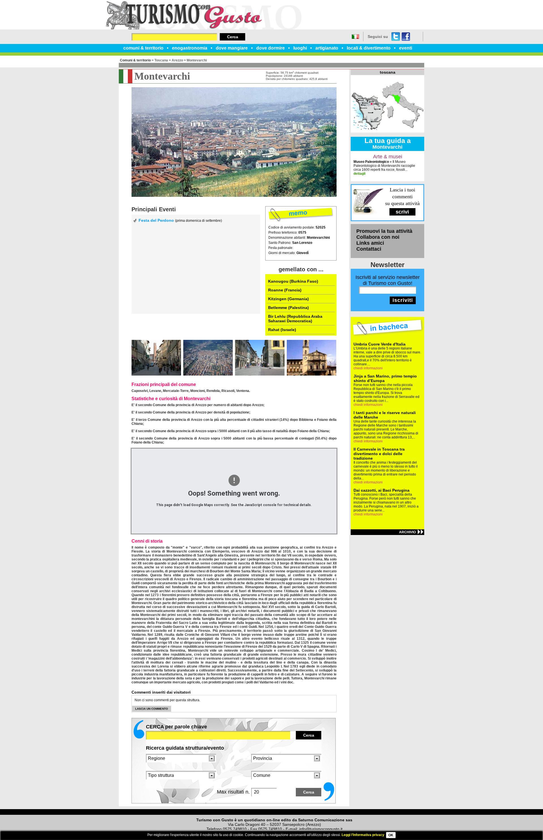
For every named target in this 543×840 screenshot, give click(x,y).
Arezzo (177, 60)
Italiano (355, 36)
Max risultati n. (233, 792)
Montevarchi (197, 60)
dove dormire (270, 48)
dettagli (359, 174)
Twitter (395, 36)
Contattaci (368, 249)
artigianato (326, 48)
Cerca (232, 37)
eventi (405, 48)
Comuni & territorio (135, 60)
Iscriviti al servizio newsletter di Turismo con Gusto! (387, 280)
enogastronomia (189, 48)
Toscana (161, 60)
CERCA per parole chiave (176, 727)
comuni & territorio (143, 48)
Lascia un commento (151, 708)
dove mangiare (232, 48)
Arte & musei (387, 156)
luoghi (300, 48)
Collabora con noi (377, 237)
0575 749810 (235, 829)
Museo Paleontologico (371, 162)
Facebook (406, 36)
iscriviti (403, 300)
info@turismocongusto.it (320, 829)
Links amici (370, 243)
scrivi (402, 212)
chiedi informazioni (368, 368)
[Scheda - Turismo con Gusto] (203, 28)
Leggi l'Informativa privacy (363, 835)
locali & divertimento (369, 48)
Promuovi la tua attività (384, 231)
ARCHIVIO (407, 532)
